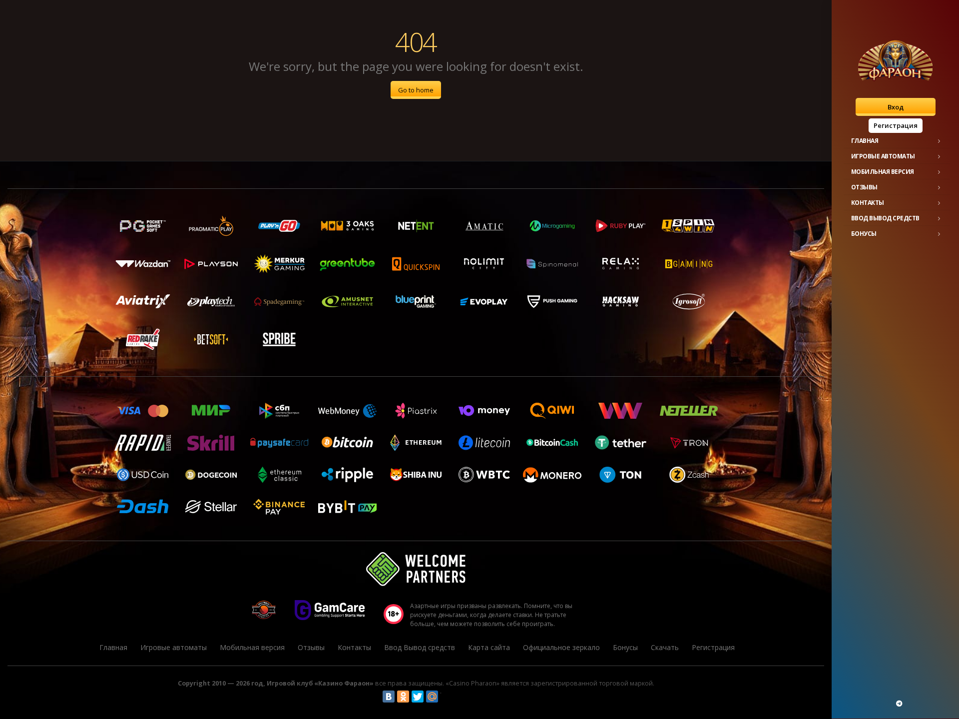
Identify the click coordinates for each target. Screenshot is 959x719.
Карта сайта (489, 647)
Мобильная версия (882, 171)
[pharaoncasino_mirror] (899, 704)
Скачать (665, 647)
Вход (896, 106)
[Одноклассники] (403, 697)
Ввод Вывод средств (885, 218)
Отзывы (864, 187)
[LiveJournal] (447, 697)
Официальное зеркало (561, 647)
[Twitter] (418, 697)
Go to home (416, 89)
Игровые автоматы (883, 156)
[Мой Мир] (432, 697)
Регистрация (896, 125)
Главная (865, 140)
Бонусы (864, 233)
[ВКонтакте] (389, 697)
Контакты (867, 202)
